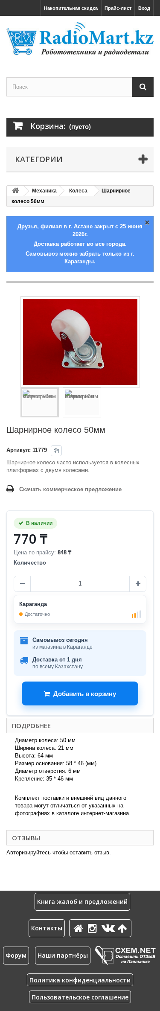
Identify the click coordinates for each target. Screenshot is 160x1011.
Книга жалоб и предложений (82, 901)
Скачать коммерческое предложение (70, 489)
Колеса (78, 191)
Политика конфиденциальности (80, 980)
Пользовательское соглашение (80, 997)
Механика (44, 191)
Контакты (46, 928)
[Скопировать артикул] (56, 450)
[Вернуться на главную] (15, 191)
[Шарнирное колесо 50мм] (39, 402)
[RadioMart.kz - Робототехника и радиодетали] (80, 39)
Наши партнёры (63, 955)
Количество (30, 562)
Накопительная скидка (71, 8)
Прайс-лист (118, 8)
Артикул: (18, 450)
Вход (144, 8)
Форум (16, 955)
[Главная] (80, 928)
